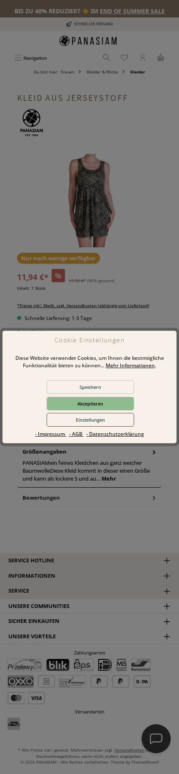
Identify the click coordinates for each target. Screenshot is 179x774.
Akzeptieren (90, 403)
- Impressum (50, 433)
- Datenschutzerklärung (115, 433)
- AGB (76, 433)
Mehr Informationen (130, 365)
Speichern (90, 387)
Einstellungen (90, 420)
